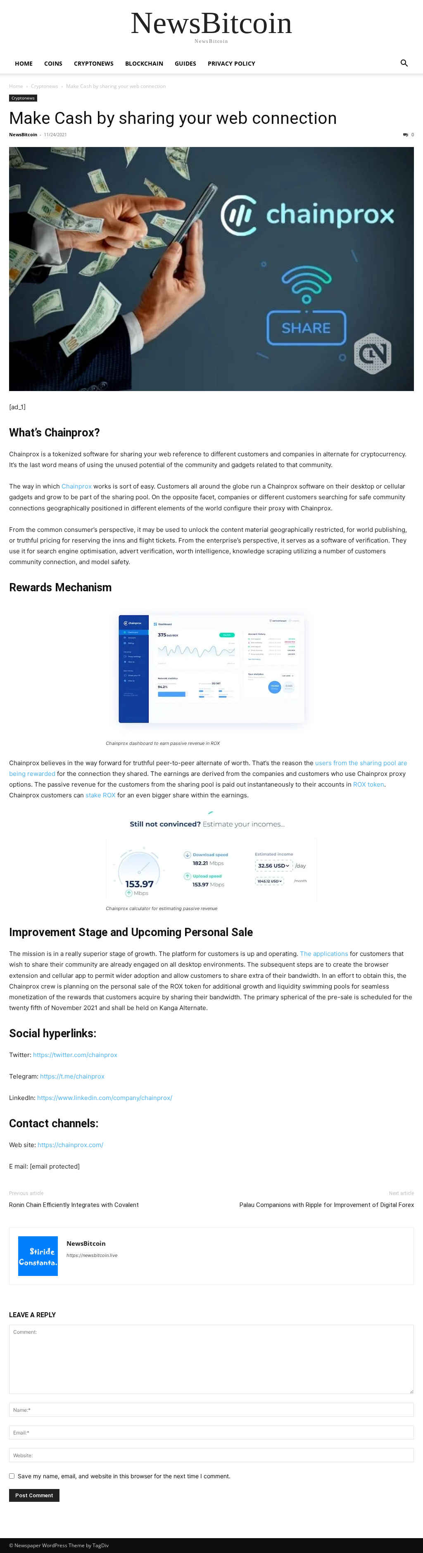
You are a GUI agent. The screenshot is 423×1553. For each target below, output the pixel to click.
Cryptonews (94, 63)
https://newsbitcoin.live (92, 1255)
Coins (53, 63)
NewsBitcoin (23, 134)
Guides (185, 63)
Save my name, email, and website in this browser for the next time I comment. (124, 1475)
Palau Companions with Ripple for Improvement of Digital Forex (327, 1205)
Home (24, 63)
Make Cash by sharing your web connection (173, 118)
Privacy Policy (231, 63)
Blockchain (144, 63)
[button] (404, 64)
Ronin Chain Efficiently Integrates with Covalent (74, 1205)
